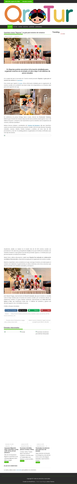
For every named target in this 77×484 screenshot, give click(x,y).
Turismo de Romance (8, 315)
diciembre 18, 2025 (9, 444)
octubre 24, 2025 (40, 444)
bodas (12, 314)
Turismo (20, 26)
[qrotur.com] (38, 24)
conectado (18, 470)
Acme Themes (50, 481)
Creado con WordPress (29, 481)
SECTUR (47, 314)
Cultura (15, 26)
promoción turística (26, 314)
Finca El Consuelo (18, 314)
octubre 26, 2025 (24, 444)
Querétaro (31, 26)
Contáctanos (38, 26)
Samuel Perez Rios (25, 446)
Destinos (10, 26)
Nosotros (25, 26)
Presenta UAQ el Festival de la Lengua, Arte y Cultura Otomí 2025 (14, 321)
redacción (17, 36)
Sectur (20, 83)
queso (37, 314)
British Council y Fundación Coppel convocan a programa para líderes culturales (39, 321)
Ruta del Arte (42, 314)
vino (14, 315)
